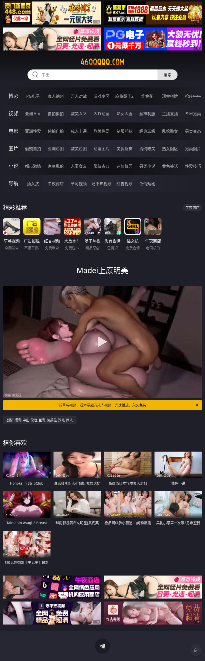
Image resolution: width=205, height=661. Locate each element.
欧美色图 (79, 148)
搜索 (168, 74)
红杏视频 (124, 183)
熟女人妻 (124, 113)
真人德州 (56, 96)
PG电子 (33, 96)
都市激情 (33, 166)
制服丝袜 (124, 131)
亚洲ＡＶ (33, 113)
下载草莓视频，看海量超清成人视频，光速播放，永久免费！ (102, 405)
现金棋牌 (170, 96)
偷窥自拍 (33, 148)
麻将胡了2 (124, 96)
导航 (13, 183)
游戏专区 (102, 96)
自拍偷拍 (56, 113)
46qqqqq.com (102, 62)
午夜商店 (56, 183)
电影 (13, 131)
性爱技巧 (193, 166)
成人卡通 (79, 131)
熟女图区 (170, 148)
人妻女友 (79, 166)
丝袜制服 (147, 113)
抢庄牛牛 (193, 96)
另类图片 (193, 148)
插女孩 (33, 183)
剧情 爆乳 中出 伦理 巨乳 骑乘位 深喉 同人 (39, 420)
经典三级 (147, 131)
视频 (13, 113)
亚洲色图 (56, 148)
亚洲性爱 (33, 131)
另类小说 (147, 166)
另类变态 (193, 131)
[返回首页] (196, 650)
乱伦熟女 (170, 131)
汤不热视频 (102, 183)
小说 (13, 166)
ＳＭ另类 (193, 113)
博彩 (13, 96)
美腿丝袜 (124, 148)
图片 (13, 148)
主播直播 (170, 113)
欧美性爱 (102, 131)
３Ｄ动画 (102, 113)
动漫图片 (102, 148)
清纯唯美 (147, 148)
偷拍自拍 (56, 131)
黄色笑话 (170, 166)
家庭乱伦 (56, 166)
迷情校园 (124, 166)
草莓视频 (79, 183)
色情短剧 (147, 183)
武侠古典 (102, 166)
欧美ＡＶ (79, 113)
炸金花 (147, 96)
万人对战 (79, 96)
